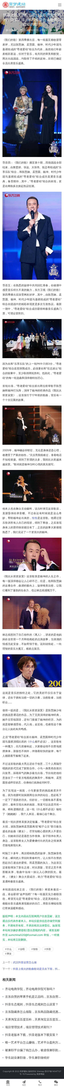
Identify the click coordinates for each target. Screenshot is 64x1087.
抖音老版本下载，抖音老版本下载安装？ (31, 1034)
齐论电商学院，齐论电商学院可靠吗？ (30, 989)
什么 (32, 741)
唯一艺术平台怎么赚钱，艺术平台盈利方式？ (33, 1042)
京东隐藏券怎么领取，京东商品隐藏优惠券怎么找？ (33, 1011)
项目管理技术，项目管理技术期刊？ (28, 1027)
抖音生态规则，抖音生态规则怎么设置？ (31, 1004)
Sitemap (40, 1071)
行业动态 (13, 30)
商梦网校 (40, 1074)
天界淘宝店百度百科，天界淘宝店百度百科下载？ (33, 1019)
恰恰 (34, 518)
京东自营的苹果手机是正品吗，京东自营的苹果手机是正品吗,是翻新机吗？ (33, 996)
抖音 (48, 949)
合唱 (22, 949)
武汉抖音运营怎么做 (25, 962)
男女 (9, 953)
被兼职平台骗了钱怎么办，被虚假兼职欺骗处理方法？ (33, 1050)
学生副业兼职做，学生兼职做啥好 (27, 1057)
